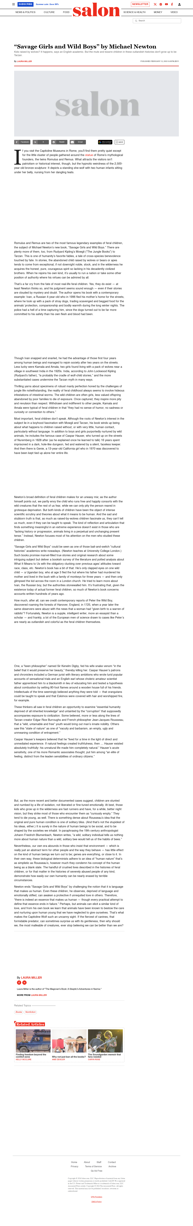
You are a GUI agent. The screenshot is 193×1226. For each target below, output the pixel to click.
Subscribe (25, 4)
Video (174, 12)
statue (89, 155)
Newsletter (140, 4)
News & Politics (25, 12)
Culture (49, 12)
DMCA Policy (97, 1202)
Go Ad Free (96, 1171)
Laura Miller (24, 61)
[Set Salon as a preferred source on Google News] (105, 142)
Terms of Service (93, 1167)
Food (66, 12)
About (87, 1162)
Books (19, 1012)
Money (158, 12)
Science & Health (134, 12)
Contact (112, 1162)
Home (74, 1162)
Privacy (74, 1167)
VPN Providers (96, 1197)
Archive (112, 1167)
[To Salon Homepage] (96, 10)
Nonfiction (30, 1012)
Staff (99, 1162)
